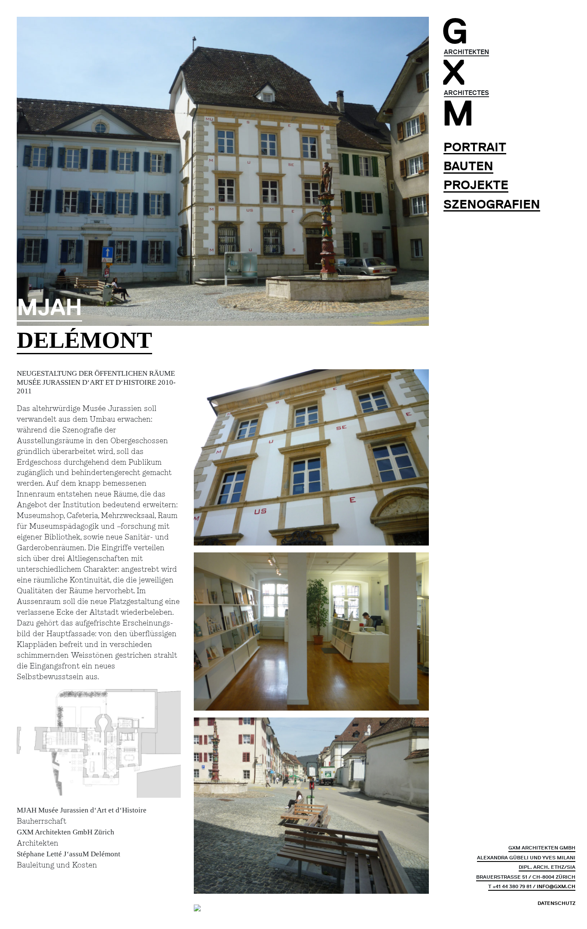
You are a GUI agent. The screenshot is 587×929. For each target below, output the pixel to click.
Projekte (475, 185)
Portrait (474, 147)
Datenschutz (556, 903)
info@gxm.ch (556, 886)
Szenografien (491, 204)
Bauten (468, 166)
